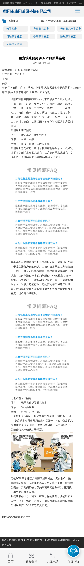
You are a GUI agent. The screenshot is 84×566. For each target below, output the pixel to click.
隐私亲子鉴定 (68, 36)
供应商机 (13, 20)
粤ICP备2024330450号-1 (35, 540)
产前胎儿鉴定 (41, 28)
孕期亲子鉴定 (41, 36)
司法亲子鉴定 (14, 36)
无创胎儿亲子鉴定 (70, 28)
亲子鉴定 (11, 28)
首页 (43, 21)
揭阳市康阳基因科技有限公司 (61, 540)
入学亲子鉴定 (14, 44)
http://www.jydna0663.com (16, 516)
